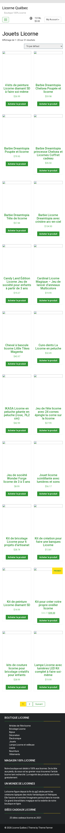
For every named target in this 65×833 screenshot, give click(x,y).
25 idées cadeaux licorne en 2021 (25, 818)
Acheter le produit (17, 104)
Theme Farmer (45, 828)
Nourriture (14, 751)
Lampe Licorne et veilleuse (21, 745)
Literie (12, 748)
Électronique (15, 738)
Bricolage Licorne (17, 729)
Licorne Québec (15, 8)
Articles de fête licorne (20, 726)
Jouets (12, 741)
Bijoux (12, 732)
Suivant (39, 704)
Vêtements (14, 754)
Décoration (14, 735)
